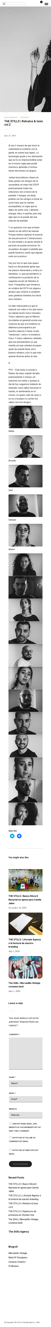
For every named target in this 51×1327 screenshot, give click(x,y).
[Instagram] (29, 1318)
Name (12, 1077)
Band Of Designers (17, 1257)
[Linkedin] (25, 1318)
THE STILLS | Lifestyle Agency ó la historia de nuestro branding (24, 943)
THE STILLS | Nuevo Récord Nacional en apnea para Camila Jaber (24, 900)
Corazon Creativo (17, 1262)
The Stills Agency (18, 1231)
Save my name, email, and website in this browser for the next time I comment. (25, 1127)
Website (13, 1109)
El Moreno (13, 1266)
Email (12, 1093)
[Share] (36, 4)
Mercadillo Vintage (17, 1253)
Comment (14, 1034)
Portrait (24, 117)
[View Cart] (40, 4)
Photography (10, 117)
